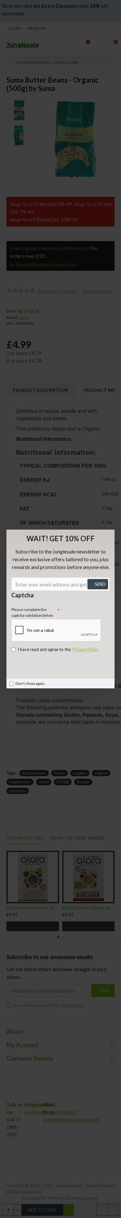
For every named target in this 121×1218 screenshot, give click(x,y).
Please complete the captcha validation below (32, 612)
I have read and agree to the (58, 649)
